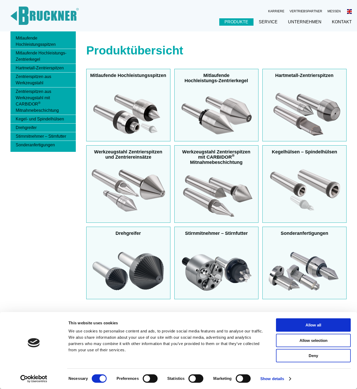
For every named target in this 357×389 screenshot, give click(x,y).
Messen (334, 11)
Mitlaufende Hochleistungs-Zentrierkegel (41, 56)
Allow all (313, 325)
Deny (313, 355)
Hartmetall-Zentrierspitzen (40, 68)
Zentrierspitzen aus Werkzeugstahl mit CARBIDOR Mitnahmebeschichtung (37, 101)
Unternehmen (304, 22)
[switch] (150, 378)
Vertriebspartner (306, 11)
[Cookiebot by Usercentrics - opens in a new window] (34, 379)
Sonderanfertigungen (35, 145)
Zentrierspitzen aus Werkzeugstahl (33, 79)
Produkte (236, 22)
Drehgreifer (26, 127)
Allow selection (313, 340)
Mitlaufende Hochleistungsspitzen (36, 41)
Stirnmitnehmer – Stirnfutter (41, 136)
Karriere (276, 11)
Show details (272, 378)
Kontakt (342, 22)
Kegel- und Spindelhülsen (40, 119)
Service (268, 22)
